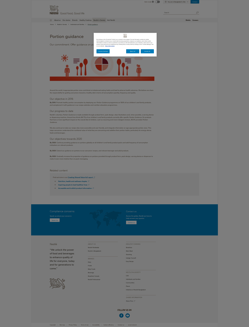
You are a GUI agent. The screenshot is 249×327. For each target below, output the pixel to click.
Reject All (132, 51)
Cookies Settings (103, 51)
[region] (125, 45)
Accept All (147, 51)
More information (110, 46)
